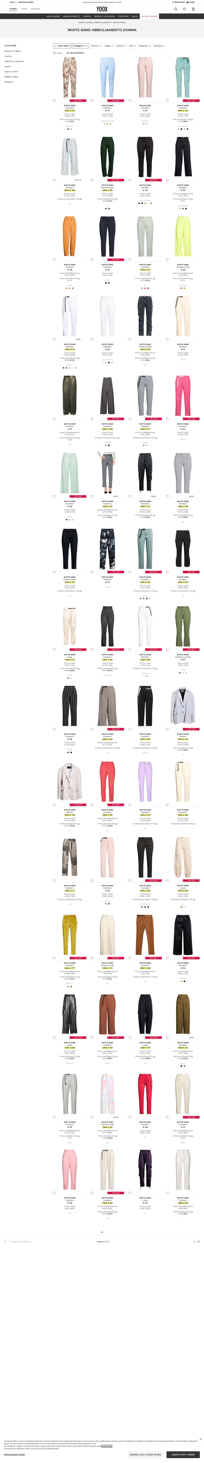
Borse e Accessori (105, 16)
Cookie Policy (107, 1446)
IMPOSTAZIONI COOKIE (14, 1455)
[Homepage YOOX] (102, 9)
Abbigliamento (71, 16)
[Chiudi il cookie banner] (201, 1439)
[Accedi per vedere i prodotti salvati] (184, 9)
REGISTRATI (180, 2)
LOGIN (190, 2)
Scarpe (87, 16)
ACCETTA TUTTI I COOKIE (183, 1455)
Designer (123, 16)
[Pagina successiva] (185, 1241)
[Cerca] (175, 9)
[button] (27, 51)
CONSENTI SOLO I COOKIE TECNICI (145, 1455)
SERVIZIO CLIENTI (26, 2)
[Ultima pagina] (198, 1241)
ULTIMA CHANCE (149, 16)
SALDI (135, 16)
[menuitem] (13, 9)
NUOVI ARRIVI (53, 16)
